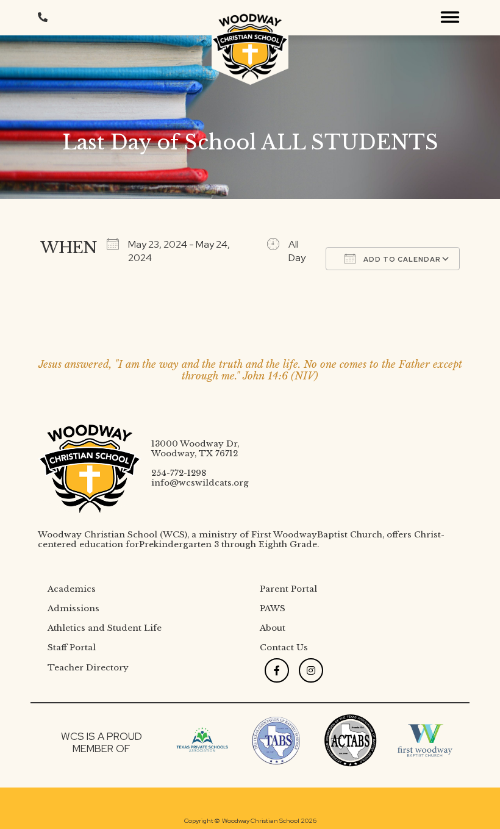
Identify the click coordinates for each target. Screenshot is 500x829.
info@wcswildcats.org (200, 483)
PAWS (272, 608)
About (272, 628)
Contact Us (284, 647)
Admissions (73, 608)
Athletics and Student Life (105, 628)
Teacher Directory (88, 667)
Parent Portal (288, 589)
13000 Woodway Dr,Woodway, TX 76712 (195, 449)
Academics (72, 589)
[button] (450, 17)
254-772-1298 (178, 473)
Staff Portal (72, 647)
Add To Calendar (401, 259)
